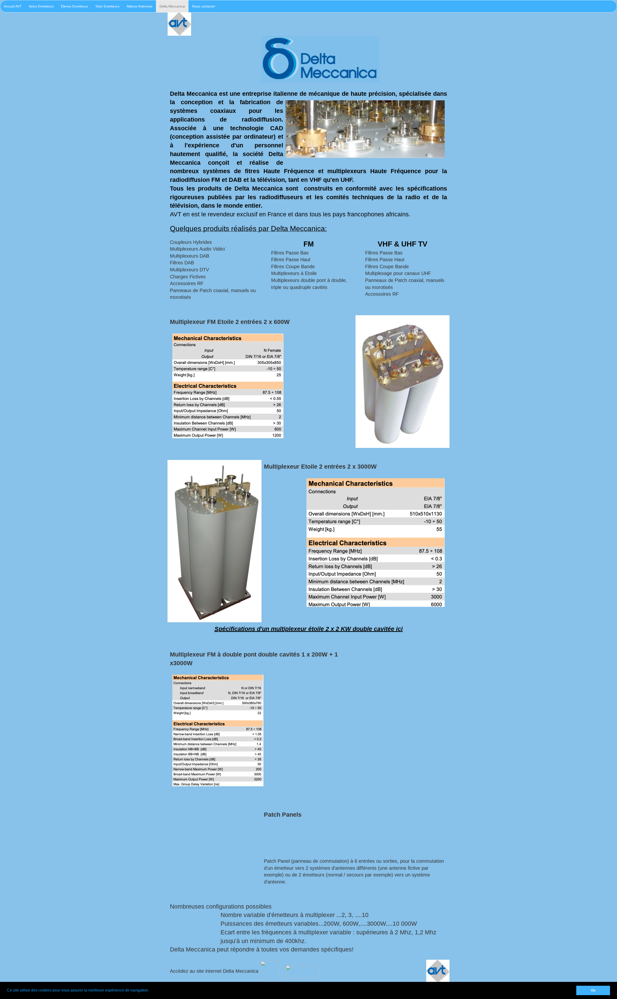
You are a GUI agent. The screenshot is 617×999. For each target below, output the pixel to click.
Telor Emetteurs (107, 6)
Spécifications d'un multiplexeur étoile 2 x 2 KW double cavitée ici (309, 628)
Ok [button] (593, 990)
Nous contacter (203, 6)
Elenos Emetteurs (74, 6)
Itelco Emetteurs (41, 6)
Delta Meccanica (172, 6)
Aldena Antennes (139, 6)
